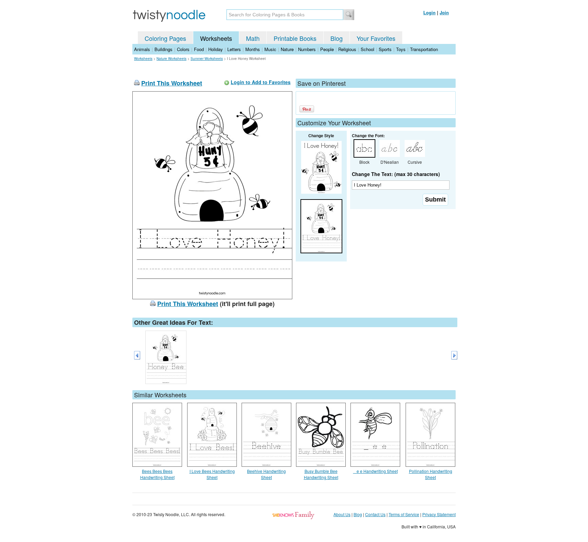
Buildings (163, 49)
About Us (341, 514)
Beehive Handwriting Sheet (266, 474)
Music (270, 49)
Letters (234, 49)
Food (199, 49)
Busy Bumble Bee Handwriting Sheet (321, 474)
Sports (385, 49)
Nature (287, 49)
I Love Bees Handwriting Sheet (212, 474)
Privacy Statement (439, 514)
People (327, 49)
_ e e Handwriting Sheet (375, 471)
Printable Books (295, 38)
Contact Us (375, 514)
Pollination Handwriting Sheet (430, 474)
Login (429, 12)
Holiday (215, 49)
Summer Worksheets (207, 58)
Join (444, 12)
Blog (336, 38)
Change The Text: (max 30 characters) (396, 174)
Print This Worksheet (171, 83)
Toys (401, 49)
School (367, 49)
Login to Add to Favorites (261, 82)
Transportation (424, 49)
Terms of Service (404, 514)
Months (252, 49)
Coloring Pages (165, 38)
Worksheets (216, 38)
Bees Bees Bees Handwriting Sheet (157, 474)
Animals (142, 49)
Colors (183, 49)
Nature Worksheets (171, 58)
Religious (347, 49)
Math (253, 38)
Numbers (307, 49)
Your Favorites (376, 38)
